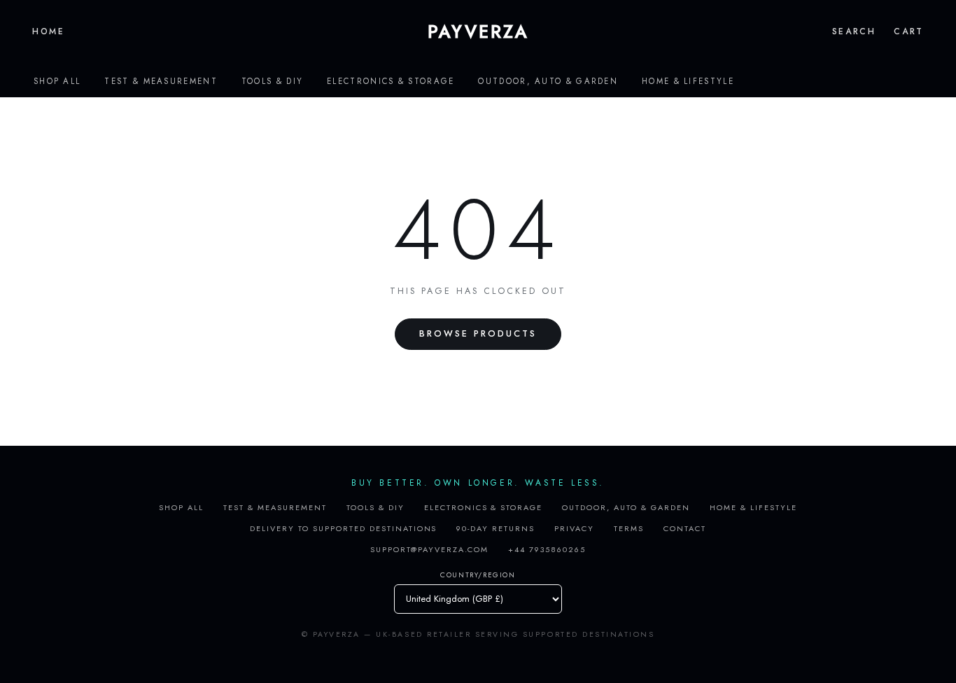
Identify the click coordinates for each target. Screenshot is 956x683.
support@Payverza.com (429, 549)
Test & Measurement (160, 81)
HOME (48, 31)
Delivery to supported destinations (343, 528)
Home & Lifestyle (688, 81)
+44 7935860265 (547, 549)
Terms (629, 528)
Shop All (57, 81)
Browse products (478, 334)
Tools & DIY (272, 81)
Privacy (574, 528)
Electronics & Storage (390, 81)
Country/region (477, 574)
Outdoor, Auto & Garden (548, 81)
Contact (684, 528)
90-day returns (495, 528)
